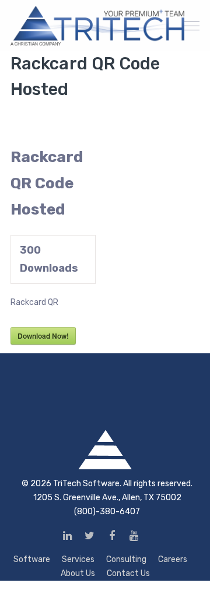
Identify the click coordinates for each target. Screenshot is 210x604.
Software (31, 559)
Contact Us (128, 573)
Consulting (126, 559)
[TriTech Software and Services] (98, 25)
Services (78, 559)
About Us (78, 573)
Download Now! (43, 336)
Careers (172, 559)
